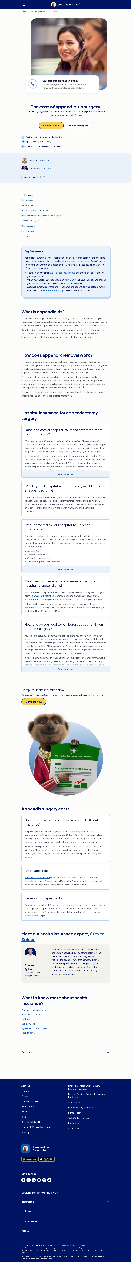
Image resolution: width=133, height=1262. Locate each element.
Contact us (26, 1091)
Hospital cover (28, 1032)
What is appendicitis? (30, 205)
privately (70, 279)
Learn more (48, 1258)
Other (25, 1231)
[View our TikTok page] (49, 1180)
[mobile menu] (24, 5)
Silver (74, 497)
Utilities (26, 1211)
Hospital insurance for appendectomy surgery (41, 215)
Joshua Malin (44, 160)
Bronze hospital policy (52, 290)
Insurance (28, 1201)
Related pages (27, 231)
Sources (25, 236)
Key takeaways (27, 200)
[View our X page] (44, 1180)
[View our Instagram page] (28, 1180)
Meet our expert (28, 226)
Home (23, 12)
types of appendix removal (62, 272)
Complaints (73, 1128)
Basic (60, 497)
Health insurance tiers (31, 1014)
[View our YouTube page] (39, 1180)
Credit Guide (74, 1102)
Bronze (67, 497)
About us (25, 1085)
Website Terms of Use (78, 1117)
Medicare (86, 440)
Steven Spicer (46, 169)
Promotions (73, 1123)
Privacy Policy (74, 1112)
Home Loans (29, 1221)
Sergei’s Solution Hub (31, 1122)
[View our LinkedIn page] (34, 1180)
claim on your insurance (43, 595)
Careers (25, 1096)
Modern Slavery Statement (81, 1107)
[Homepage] (65, 4)
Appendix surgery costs (31, 221)
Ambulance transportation (37, 877)
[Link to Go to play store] (29, 1159)
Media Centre (28, 1106)
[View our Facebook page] (23, 1180)
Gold (83, 497)
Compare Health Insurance (39, 12)
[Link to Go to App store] (46, 1159)
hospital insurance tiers (46, 497)
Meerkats (26, 1111)
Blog (23, 1116)
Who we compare (29, 1101)
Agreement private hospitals (35, 1028)
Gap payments (28, 1023)
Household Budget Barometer (36, 1127)
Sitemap (25, 1132)
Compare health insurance (33, 1010)
